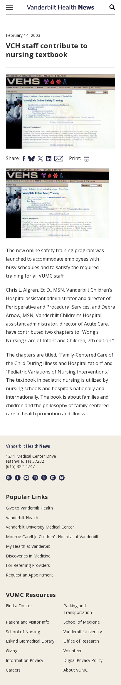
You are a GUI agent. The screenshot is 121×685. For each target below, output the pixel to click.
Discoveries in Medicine (28, 556)
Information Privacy (24, 660)
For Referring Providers (28, 565)
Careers (13, 670)
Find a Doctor (19, 605)
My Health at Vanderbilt (28, 546)
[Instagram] (35, 478)
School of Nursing (23, 631)
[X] (44, 478)
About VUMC (75, 670)
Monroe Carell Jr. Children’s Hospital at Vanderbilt (52, 536)
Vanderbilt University (82, 631)
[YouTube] (26, 478)
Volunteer (72, 650)
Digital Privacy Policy (82, 660)
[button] (9, 7)
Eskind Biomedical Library (30, 641)
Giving (11, 650)
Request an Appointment (29, 575)
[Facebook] (18, 478)
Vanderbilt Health (22, 517)
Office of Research (81, 641)
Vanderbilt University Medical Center (40, 527)
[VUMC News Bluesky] (62, 478)
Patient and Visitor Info (27, 622)
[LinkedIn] (53, 478)
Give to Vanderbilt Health (29, 508)
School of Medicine (81, 622)
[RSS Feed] (9, 478)
